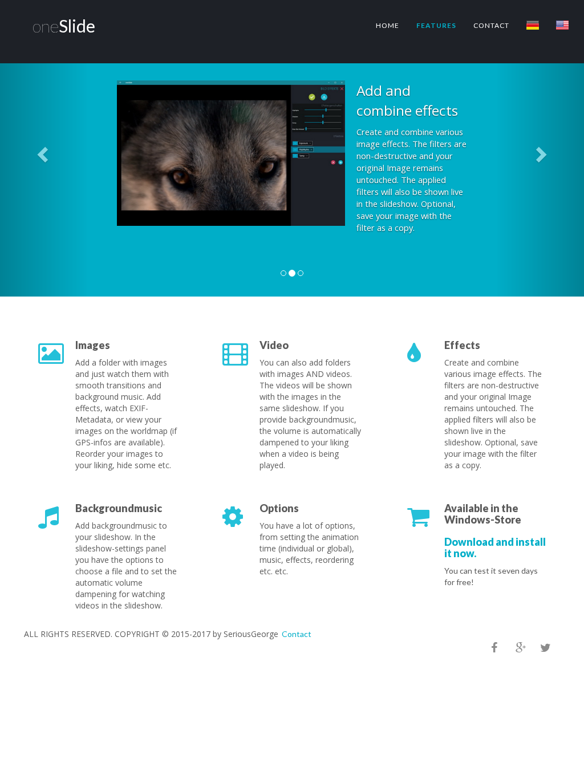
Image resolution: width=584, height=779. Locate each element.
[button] (44, 154)
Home (387, 25)
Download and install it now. (495, 547)
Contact (491, 25)
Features (436, 25)
